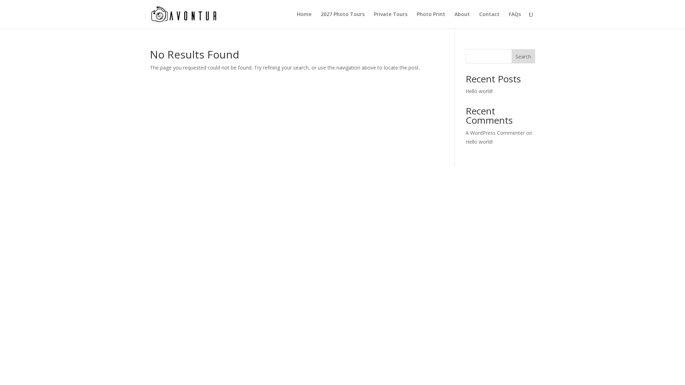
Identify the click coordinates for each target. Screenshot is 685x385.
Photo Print (431, 14)
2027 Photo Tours (343, 14)
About (462, 14)
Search (523, 56)
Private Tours (390, 14)
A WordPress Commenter (495, 132)
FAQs (515, 14)
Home (304, 14)
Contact (489, 14)
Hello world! (479, 91)
